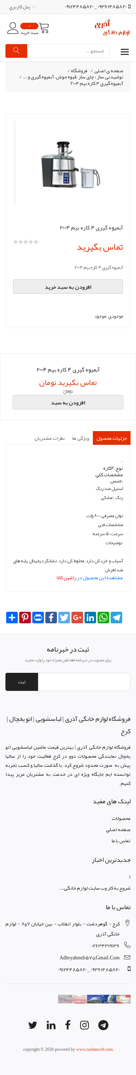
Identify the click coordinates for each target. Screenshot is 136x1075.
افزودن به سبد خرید (68, 286)
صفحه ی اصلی (108, 71)
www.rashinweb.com (94, 1049)
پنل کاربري (19, 6)
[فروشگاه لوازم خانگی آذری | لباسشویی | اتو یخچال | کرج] (112, 28)
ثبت (21, 682)
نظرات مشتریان (49, 438)
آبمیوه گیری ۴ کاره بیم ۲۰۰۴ (96, 83)
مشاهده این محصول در (90, 577)
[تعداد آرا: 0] (15, 242)
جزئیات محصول (111, 438)
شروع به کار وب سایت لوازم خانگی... (95, 888)
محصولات (121, 818)
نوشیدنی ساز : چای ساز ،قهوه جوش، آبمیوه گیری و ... (73, 77)
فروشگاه (79, 71)
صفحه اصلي (118, 829)
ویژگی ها (80, 438)
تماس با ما (121, 840)
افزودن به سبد (68, 402)
